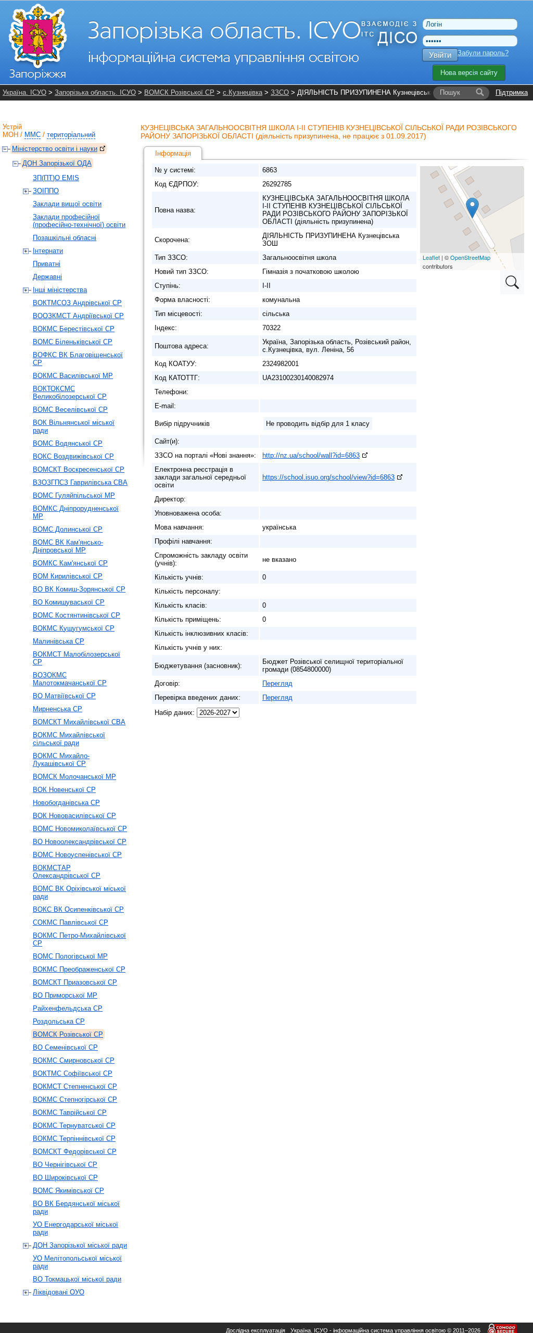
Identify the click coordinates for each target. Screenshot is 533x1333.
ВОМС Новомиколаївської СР (80, 829)
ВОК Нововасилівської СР (74, 816)
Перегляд (277, 683)
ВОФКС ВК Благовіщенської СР (78, 359)
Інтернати (48, 251)
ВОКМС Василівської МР (73, 376)
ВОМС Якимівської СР (68, 1190)
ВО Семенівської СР (65, 1047)
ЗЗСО (280, 92)
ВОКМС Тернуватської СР (74, 1125)
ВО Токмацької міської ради (77, 1279)
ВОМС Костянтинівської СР (76, 615)
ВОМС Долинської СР (68, 529)
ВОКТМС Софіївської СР (72, 1073)
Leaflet (431, 257)
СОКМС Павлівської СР (70, 922)
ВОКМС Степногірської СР (75, 1099)
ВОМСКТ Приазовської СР (75, 982)
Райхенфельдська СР (68, 1008)
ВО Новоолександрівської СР (79, 842)
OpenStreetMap (470, 257)
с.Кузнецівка (242, 92)
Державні (47, 277)
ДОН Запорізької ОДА (57, 163)
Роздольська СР (59, 1021)
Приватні (46, 264)
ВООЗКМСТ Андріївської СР (78, 316)
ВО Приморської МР (65, 995)
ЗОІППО (46, 191)
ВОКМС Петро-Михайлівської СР (79, 939)
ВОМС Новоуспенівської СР (77, 855)
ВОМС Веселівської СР (70, 409)
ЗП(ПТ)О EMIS (56, 178)
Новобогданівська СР (66, 803)
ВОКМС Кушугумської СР (74, 628)
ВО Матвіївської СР (64, 696)
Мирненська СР (57, 709)
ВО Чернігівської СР (65, 1164)
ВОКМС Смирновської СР (74, 1060)
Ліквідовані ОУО (58, 1292)
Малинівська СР (58, 641)
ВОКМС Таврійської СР (70, 1112)
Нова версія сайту (469, 73)
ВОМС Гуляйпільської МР (74, 495)
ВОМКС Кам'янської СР (70, 563)
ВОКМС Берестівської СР (74, 329)
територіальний (71, 135)
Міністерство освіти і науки (54, 149)
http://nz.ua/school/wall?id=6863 (311, 455)
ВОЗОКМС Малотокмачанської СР (70, 679)
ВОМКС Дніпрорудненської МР (76, 512)
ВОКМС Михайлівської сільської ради (69, 739)
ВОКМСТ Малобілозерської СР (76, 658)
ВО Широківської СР (65, 1177)
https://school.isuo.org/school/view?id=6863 (328, 477)
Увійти (440, 55)
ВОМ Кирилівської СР (68, 576)
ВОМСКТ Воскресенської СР (78, 469)
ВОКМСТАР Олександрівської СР (66, 871)
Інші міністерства (60, 290)
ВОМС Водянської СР (68, 443)
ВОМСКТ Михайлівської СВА (79, 722)
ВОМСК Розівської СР (179, 92)
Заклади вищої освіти (67, 204)
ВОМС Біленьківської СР (72, 342)
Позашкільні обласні (64, 238)
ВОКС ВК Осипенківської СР (78, 909)
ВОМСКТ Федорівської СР (75, 1151)
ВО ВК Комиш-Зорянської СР (79, 589)
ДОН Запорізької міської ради (80, 1245)
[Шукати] (480, 92)
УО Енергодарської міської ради (75, 1228)
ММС (32, 135)
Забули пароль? (483, 53)
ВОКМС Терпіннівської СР (74, 1138)
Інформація (173, 153)
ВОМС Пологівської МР (70, 956)
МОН (10, 135)
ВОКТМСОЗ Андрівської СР (77, 303)
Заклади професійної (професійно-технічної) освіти (79, 221)
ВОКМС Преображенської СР (79, 969)
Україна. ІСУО (24, 92)
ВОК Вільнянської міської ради (74, 426)
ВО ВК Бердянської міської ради (76, 1207)
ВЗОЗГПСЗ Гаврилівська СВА (80, 482)
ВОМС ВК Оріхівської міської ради (79, 892)
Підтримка (512, 92)
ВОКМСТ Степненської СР (75, 1086)
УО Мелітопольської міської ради (77, 1262)
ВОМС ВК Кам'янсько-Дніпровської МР (68, 546)
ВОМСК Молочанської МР (74, 777)
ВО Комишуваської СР (69, 602)
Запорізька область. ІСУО (95, 92)
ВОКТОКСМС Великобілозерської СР (70, 392)
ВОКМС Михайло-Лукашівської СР (61, 760)
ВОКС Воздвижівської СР (73, 456)
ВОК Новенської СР (64, 790)
